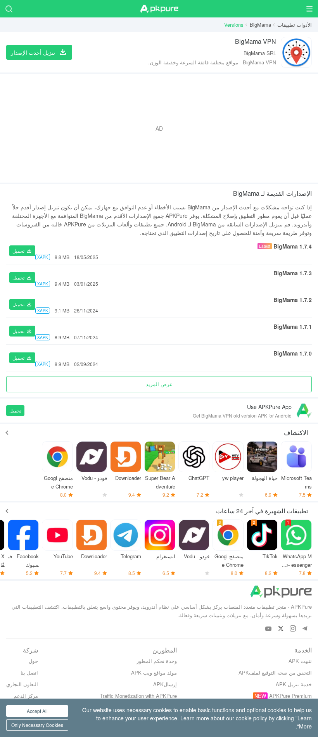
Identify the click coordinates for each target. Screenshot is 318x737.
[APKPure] (159, 9)
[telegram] (304, 629)
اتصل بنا (29, 672)
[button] (22, 250)
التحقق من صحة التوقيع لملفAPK (275, 672)
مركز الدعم (26, 695)
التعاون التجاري (22, 684)
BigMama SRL (260, 53)
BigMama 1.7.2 (292, 300)
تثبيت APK (300, 661)
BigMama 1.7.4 (292, 246)
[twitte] (280, 629)
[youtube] (268, 629)
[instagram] (292, 629)
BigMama (260, 24)
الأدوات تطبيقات (294, 24)
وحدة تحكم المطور (157, 661)
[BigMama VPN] (296, 52)
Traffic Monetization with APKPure (138, 695)
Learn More (304, 722)
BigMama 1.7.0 (292, 353)
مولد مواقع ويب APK (154, 672)
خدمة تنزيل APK (294, 684)
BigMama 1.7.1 (292, 326)
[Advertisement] (159, 128)
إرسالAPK (165, 684)
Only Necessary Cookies (37, 724)
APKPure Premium (290, 695)
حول (33, 661)
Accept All (37, 711)
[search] (8, 8)
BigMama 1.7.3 (292, 273)
